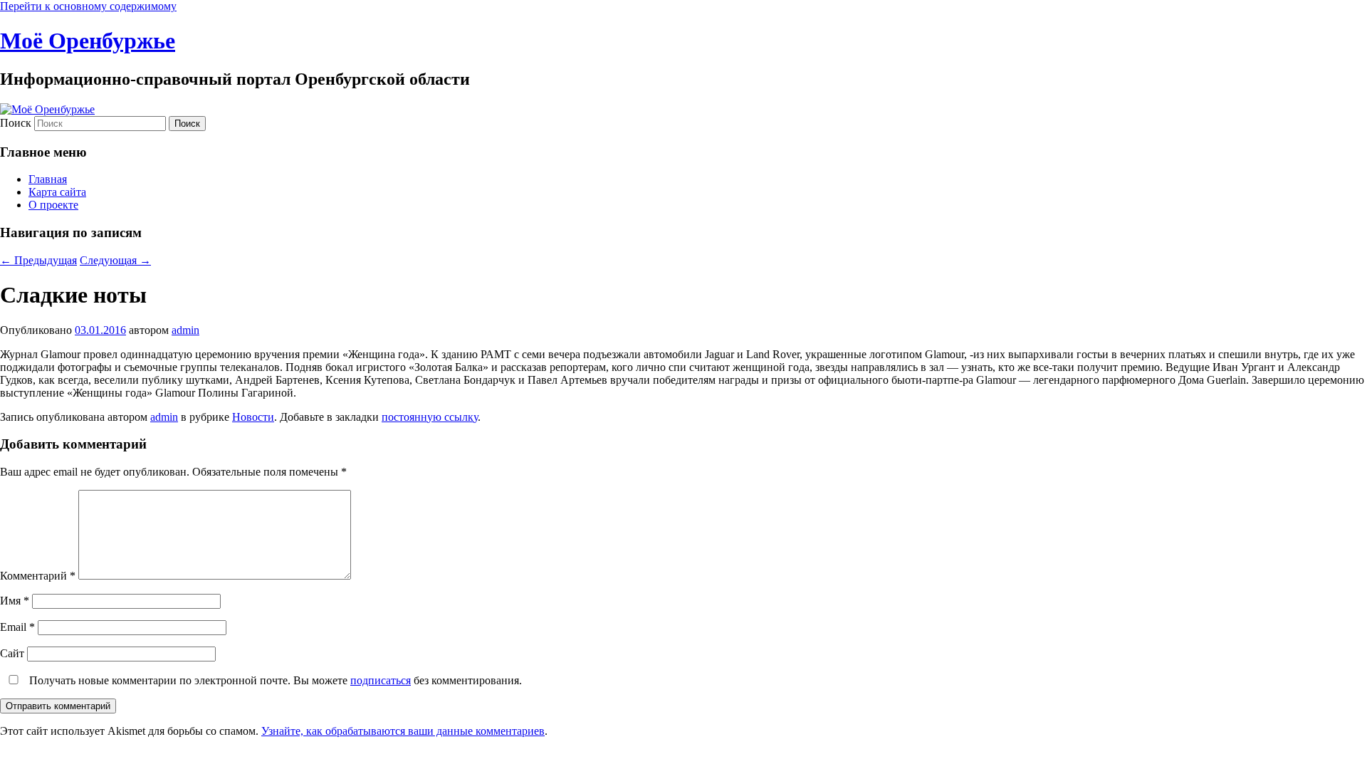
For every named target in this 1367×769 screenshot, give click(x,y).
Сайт (12, 653)
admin (185, 330)
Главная (47, 179)
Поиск (15, 123)
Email (17, 627)
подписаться (380, 680)
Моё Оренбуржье (87, 40)
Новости (253, 417)
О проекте (53, 205)
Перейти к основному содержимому (88, 6)
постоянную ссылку (430, 417)
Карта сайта (57, 192)
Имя (14, 601)
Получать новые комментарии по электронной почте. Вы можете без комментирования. (274, 680)
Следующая (115, 260)
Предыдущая (38, 260)
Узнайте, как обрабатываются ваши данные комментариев (403, 731)
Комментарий (37, 576)
